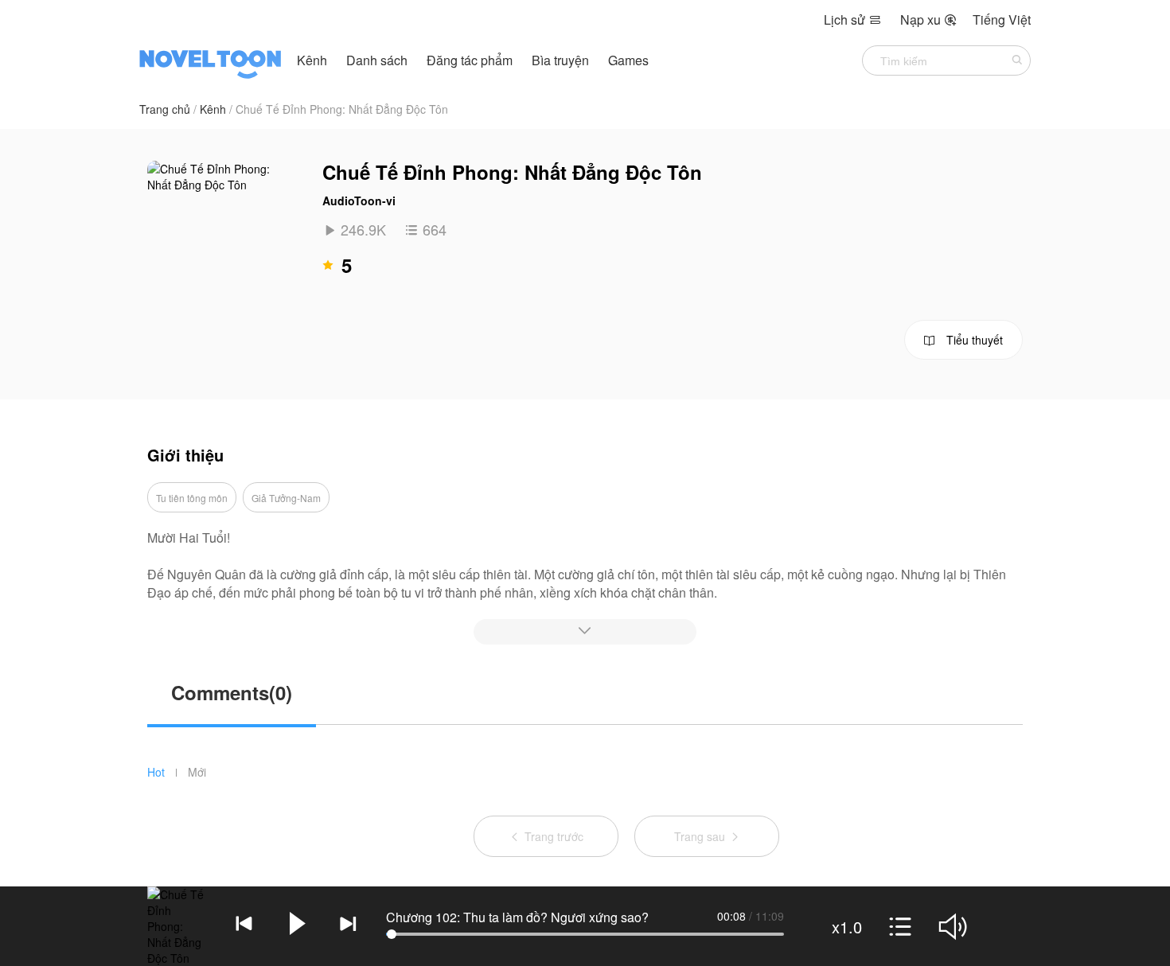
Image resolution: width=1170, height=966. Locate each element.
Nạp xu (928, 19)
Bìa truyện (562, 60)
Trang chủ (164, 109)
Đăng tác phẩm (471, 60)
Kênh (312, 60)
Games (628, 60)
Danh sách (377, 60)
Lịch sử (852, 19)
